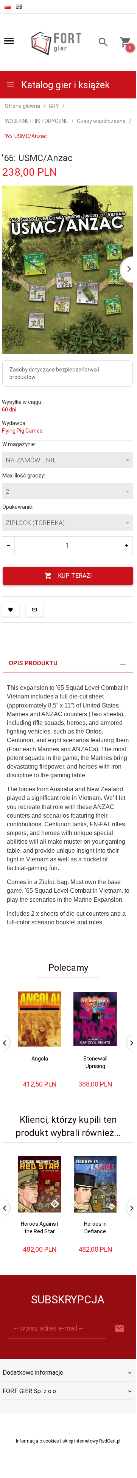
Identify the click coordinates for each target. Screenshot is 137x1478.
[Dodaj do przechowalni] (10, 609)
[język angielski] (19, 6)
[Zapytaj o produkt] (34, 609)
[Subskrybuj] (119, 1329)
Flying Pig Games (22, 431)
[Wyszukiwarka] (101, 43)
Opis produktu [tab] (33, 663)
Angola (39, 1059)
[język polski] (8, 6)
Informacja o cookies (37, 1441)
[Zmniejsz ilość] (8, 546)
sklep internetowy (80, 1441)
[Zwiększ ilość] (126, 546)
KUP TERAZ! (75, 575)
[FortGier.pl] (56, 43)
